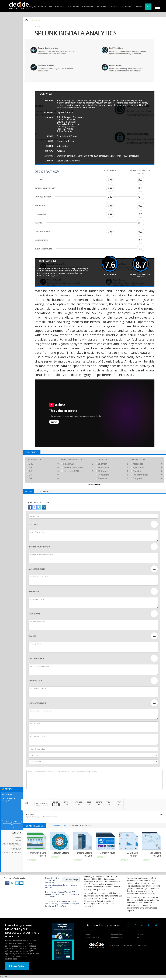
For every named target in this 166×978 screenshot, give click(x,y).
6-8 (43, 467)
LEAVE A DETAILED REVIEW (12, 852)
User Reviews (16, 849)
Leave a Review (44, 491)
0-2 (43, 478)
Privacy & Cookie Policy (57, 906)
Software (72, 6)
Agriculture (147, 467)
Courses (113, 6)
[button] (30, 507)
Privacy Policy (116, 934)
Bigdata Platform (32, 817)
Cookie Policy (116, 937)
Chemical (147, 471)
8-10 (43, 463)
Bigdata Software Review (48, 817)
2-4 (43, 474)
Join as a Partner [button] (17, 966)
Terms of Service (92, 937)
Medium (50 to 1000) (78, 467)
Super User (113, 467)
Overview (17, 837)
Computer (147, 478)
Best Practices (56, 6)
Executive (113, 478)
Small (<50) (78, 463)
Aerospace (147, 463)
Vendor (140, 937)
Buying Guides (36, 6)
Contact (140, 934)
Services (86, 6)
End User (113, 463)
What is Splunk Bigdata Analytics (11, 845)
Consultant (113, 474)
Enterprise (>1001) (78, 471)
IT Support (113, 471)
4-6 (43, 471)
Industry (100, 6)
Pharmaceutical (147, 474)
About (88, 934)
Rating (18, 841)
